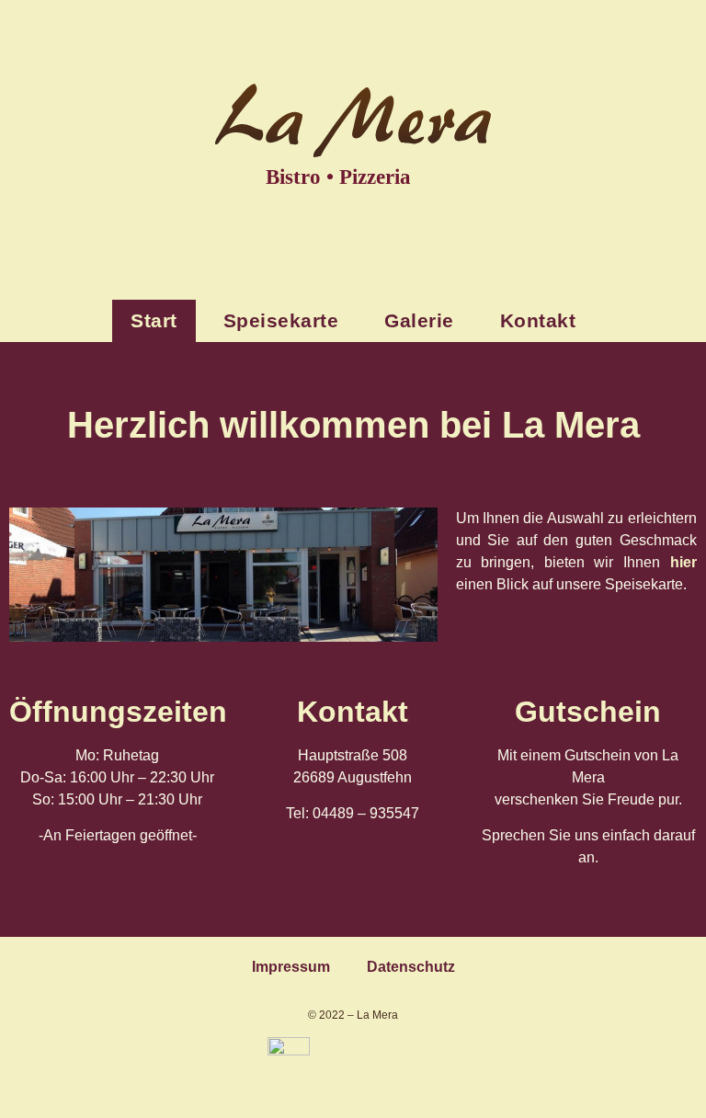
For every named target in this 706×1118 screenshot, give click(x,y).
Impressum (291, 967)
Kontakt (538, 320)
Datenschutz (411, 967)
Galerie (419, 320)
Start (154, 320)
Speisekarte (281, 320)
